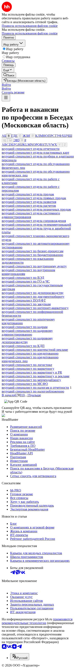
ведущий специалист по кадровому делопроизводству (27, 340)
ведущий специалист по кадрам (25, 327)
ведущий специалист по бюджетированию (32, 255)
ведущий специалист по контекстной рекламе (35, 349)
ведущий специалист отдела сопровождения (34, 221)
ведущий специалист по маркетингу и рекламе (35, 376)
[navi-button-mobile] (6, 97)
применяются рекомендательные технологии (37, 621)
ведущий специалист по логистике (27, 365)
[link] (9, 75)
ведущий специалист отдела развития (29, 202)
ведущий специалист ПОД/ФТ (24, 300)
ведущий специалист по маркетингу (28, 368)
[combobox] (19, 656)
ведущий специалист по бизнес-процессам (32, 251)
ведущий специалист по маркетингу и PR (32, 372)
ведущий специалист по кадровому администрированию (27, 332)
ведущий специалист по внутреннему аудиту (34, 266)
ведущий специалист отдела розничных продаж (36, 209)
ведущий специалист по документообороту (33, 296)
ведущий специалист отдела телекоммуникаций (36, 224)
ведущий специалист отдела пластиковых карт (35, 152)
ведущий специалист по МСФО (25, 384)
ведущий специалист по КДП (23, 346)
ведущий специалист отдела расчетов (29, 205)
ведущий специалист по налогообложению (33, 391)
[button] (6, 85)
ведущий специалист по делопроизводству (33, 293)
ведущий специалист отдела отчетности (31, 149)
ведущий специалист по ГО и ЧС (26, 281)
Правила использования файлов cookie (30, 33)
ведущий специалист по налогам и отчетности (35, 387)
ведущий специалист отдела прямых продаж (34, 198)
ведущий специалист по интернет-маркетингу (35, 308)
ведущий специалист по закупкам (26, 304)
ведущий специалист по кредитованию (30, 353)
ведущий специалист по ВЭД (23, 277)
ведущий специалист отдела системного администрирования (31, 215)
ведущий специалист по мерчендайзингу (31, 380)
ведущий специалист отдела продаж (28, 194)
